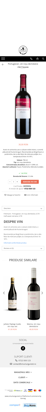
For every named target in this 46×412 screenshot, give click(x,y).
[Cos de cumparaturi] (37, 58)
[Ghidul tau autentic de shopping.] (14, 405)
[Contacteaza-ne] (31, 58)
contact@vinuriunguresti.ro (24, 364)
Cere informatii (32, 195)
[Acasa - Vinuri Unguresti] (23, 50)
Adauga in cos (30, 182)
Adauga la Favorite (13, 195)
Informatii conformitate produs (15, 243)
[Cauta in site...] (43, 58)
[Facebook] (23, 348)
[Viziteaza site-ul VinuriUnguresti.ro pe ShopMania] (30, 405)
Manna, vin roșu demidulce (33, 325)
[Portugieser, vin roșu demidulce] (23, 106)
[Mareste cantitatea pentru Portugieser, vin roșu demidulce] (17, 182)
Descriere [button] (7, 208)
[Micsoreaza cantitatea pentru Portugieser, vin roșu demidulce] (10, 182)
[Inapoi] (2, 64)
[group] (23, 106)
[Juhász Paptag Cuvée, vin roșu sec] (12, 293)
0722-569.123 (24, 360)
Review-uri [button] (9, 248)
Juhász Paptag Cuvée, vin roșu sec (12, 325)
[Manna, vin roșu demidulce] (33, 294)
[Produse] (3, 59)
